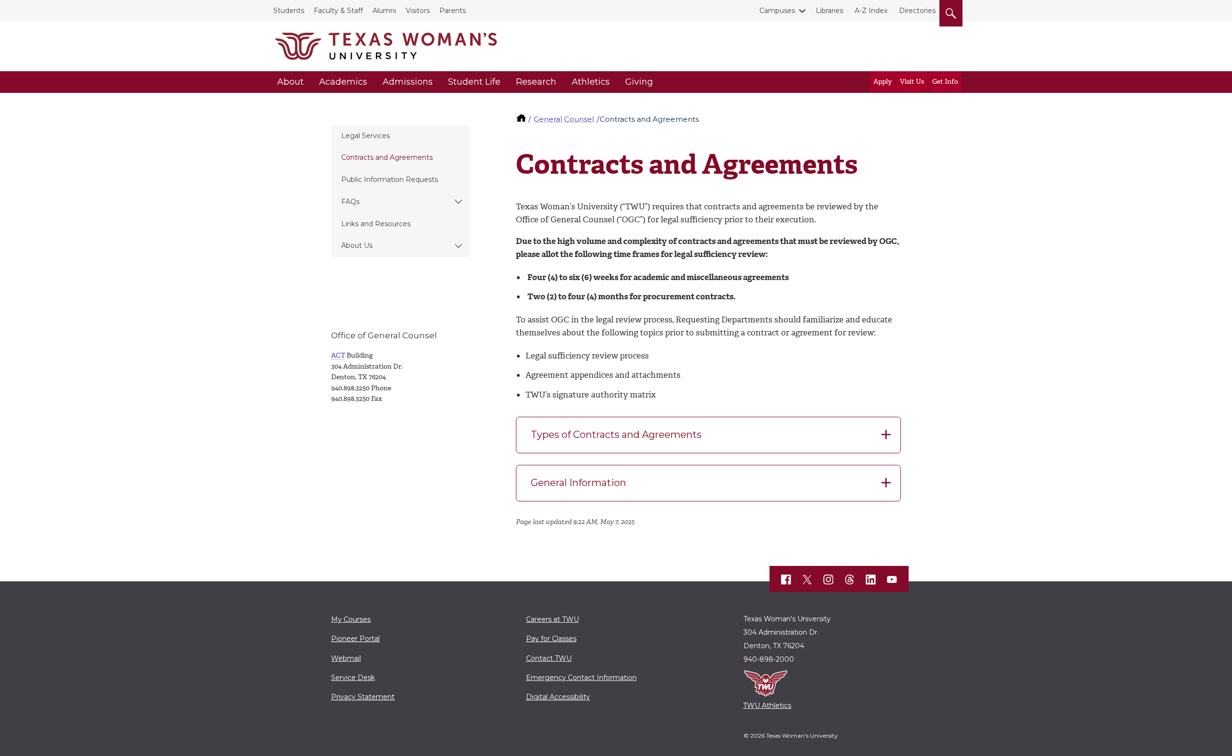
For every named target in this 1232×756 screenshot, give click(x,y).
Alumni (384, 10)
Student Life (474, 82)
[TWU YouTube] (892, 579)
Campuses (777, 10)
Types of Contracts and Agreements (616, 434)
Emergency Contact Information (581, 677)
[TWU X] (807, 579)
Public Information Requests (389, 179)
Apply (882, 81)
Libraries (829, 10)
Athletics (591, 82)
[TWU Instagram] (828, 579)
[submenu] (458, 202)
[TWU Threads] (850, 579)
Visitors (418, 10)
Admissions (408, 82)
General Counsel (564, 119)
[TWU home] (522, 119)
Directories (917, 10)
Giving (639, 82)
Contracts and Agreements (387, 157)
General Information (578, 482)
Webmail (346, 658)
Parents (452, 10)
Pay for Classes (551, 638)
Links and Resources (376, 223)
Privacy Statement (363, 696)
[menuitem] (400, 136)
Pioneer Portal (355, 638)
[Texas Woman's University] (386, 46)
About (290, 82)
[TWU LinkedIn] (871, 579)
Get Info (945, 81)
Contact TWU (549, 658)
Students (288, 10)
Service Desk (353, 677)
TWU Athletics (767, 705)
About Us (356, 245)
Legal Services (365, 135)
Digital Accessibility (558, 696)
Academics (343, 82)
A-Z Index (871, 10)
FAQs (350, 201)
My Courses (351, 619)
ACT (338, 355)
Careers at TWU (552, 619)
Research (536, 82)
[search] (950, 11)
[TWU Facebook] (786, 579)
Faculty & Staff (338, 10)
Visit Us (912, 81)
